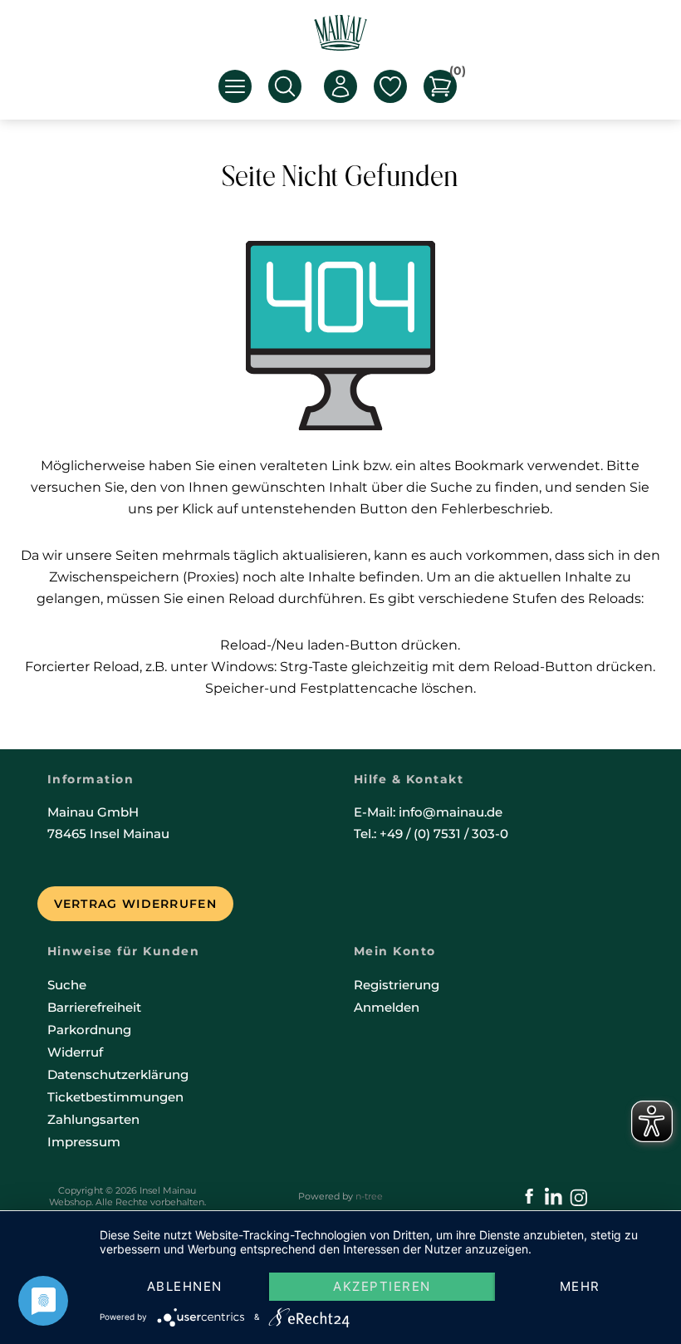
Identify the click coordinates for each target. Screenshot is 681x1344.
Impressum (83, 1142)
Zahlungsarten (93, 1119)
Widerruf (75, 1052)
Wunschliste (390, 86)
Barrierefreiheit (94, 1007)
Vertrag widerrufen (135, 903)
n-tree (369, 1196)
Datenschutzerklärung (118, 1074)
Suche (66, 985)
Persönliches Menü (340, 86)
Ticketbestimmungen (115, 1097)
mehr (580, 1286)
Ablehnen (185, 1286)
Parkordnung (89, 1029)
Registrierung (396, 985)
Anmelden (386, 1007)
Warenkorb (453, 74)
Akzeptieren (382, 1286)
